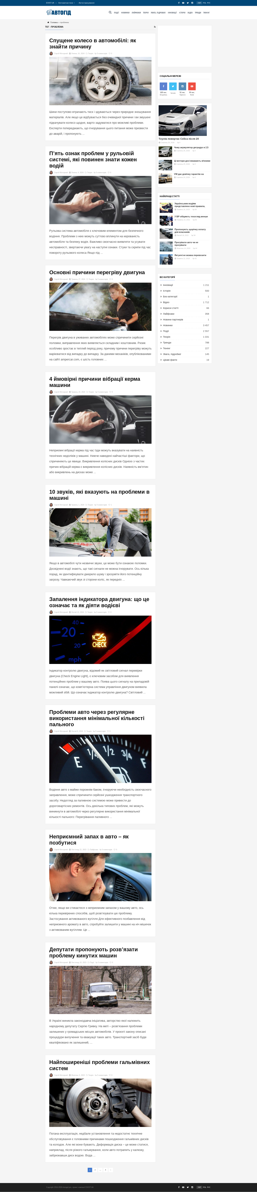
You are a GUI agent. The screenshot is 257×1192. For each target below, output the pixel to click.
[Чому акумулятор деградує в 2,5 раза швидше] (165, 151)
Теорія (146, 12)
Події (116, 12)
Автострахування (87, 3)
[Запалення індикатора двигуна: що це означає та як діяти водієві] (100, 640)
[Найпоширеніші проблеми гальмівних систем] (100, 1103)
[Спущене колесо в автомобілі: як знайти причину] (100, 81)
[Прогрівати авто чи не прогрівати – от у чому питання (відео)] (166, 247)
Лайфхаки (136, 12)
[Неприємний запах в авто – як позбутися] (100, 877)
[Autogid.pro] (58, 12)
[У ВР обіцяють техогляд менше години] (166, 221)
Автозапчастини (65, 3)
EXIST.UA (50, 3)
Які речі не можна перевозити (190, 255)
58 (194, 235)
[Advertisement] (185, 46)
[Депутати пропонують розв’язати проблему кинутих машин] (100, 990)
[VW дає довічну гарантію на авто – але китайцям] (165, 178)
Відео (190, 12)
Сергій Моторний (61, 53)
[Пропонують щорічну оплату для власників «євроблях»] (166, 234)
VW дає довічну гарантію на (189, 174)
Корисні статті (170, 308)
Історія (182, 12)
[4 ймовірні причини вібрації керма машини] (100, 419)
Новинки (125, 12)
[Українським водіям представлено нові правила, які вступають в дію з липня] (166, 208)
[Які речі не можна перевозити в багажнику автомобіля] (166, 259)
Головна (54, 22)
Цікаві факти (170, 360)
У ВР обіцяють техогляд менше (191, 216)
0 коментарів (102, 53)
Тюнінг (206, 12)
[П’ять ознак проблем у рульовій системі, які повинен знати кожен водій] (100, 200)
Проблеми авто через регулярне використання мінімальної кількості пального (96, 718)
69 (196, 209)
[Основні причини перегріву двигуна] (100, 307)
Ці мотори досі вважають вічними (192, 161)
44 (196, 248)
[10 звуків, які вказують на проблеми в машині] (100, 532)
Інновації (172, 12)
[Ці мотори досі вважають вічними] (165, 165)
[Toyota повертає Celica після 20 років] (183, 120)
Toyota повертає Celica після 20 (179, 138)
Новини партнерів (173, 319)
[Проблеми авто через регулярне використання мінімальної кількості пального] (100, 759)
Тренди (198, 12)
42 (196, 258)
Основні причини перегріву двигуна (97, 272)
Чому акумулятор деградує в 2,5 (191, 147)
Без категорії (170, 296)
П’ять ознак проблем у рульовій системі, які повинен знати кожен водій (93, 159)
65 (196, 220)
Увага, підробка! (158, 12)
